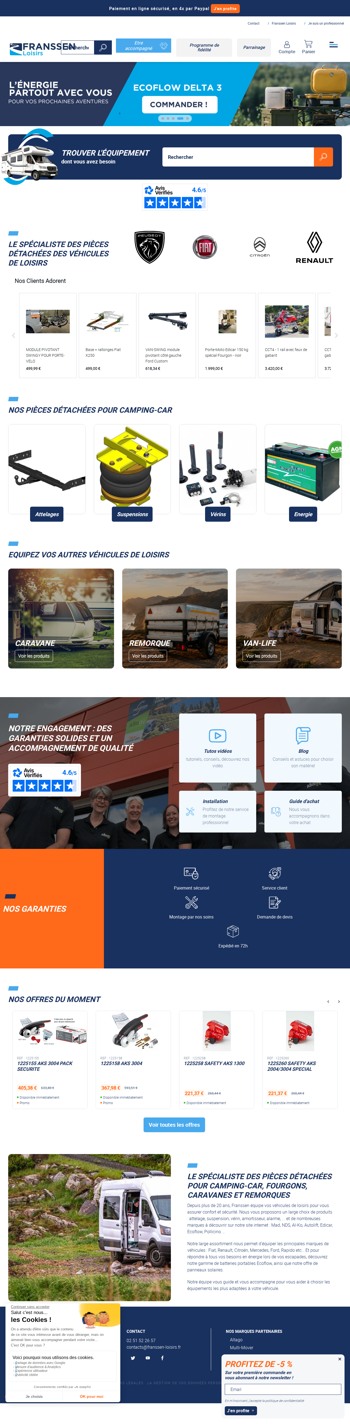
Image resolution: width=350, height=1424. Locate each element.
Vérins (218, 514)
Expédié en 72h (233, 946)
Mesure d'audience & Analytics (38, 1367)
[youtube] (148, 1358)
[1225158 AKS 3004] (50, 1031)
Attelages (47, 514)
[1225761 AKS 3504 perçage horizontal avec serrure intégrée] (300, 1031)
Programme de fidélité (204, 47)
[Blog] (303, 748)
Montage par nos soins (191, 917)
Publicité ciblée (26, 1375)
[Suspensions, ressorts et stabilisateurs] (132, 469)
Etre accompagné (138, 45)
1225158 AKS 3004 (38, 1063)
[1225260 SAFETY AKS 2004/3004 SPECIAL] (216, 1031)
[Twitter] (134, 1358)
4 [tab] (180, 120)
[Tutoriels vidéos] (217, 748)
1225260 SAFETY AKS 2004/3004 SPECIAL (208, 1066)
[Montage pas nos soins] (217, 812)
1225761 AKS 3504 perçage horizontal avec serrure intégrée (297, 1069)
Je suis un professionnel (326, 23)
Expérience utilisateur (31, 1371)
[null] (42, 48)
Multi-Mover (241, 1348)
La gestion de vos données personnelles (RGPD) (200, 1383)
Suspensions (132, 514)
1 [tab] (165, 120)
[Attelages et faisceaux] (46, 469)
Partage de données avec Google (40, 1363)
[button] (13, 335)
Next (119, 113)
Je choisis (34, 1396)
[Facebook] (163, 1358)
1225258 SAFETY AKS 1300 (130, 1063)
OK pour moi (91, 1396)
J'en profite (225, 8)
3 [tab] (175, 120)
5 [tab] (185, 120)
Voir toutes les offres (174, 1124)
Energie (303, 514)
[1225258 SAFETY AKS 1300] (133, 1031)
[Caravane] (61, 618)
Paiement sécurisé (191, 888)
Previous (328, 1001)
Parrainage (254, 47)
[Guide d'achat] (303, 812)
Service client (274, 888)
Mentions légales (124, 1383)
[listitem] (48, 335)
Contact (253, 23)
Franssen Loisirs (284, 23)
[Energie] (303, 469)
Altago (236, 1340)
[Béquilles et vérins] (217, 469)
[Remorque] (175, 618)
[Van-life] (289, 618)
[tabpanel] (175, 94)
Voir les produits (33, 656)
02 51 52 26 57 (141, 1340)
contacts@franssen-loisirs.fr (154, 1347)
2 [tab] (170, 120)
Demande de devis (275, 917)
